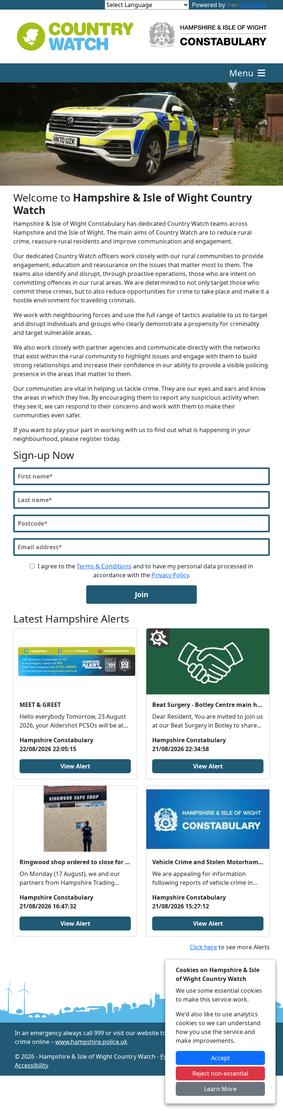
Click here (203, 947)
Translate (253, 5)
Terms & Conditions (104, 566)
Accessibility (31, 1065)
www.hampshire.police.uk (91, 1042)
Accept (220, 1058)
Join (142, 594)
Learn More (220, 1089)
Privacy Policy (170, 575)
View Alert (75, 766)
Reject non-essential (220, 1073)
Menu (242, 73)
